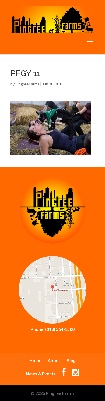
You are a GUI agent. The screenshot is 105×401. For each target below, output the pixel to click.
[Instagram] (75, 373)
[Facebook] (64, 373)
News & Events (41, 373)
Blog (71, 360)
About (54, 360)
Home (35, 360)
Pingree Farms (27, 84)
